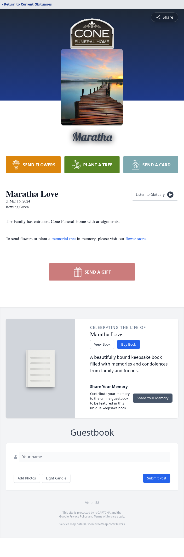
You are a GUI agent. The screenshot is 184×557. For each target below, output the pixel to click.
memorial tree (64, 238)
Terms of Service (105, 516)
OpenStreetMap (97, 524)
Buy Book (128, 344)
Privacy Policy (78, 516)
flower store (136, 238)
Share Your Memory (152, 398)
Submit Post (156, 478)
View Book (102, 344)
